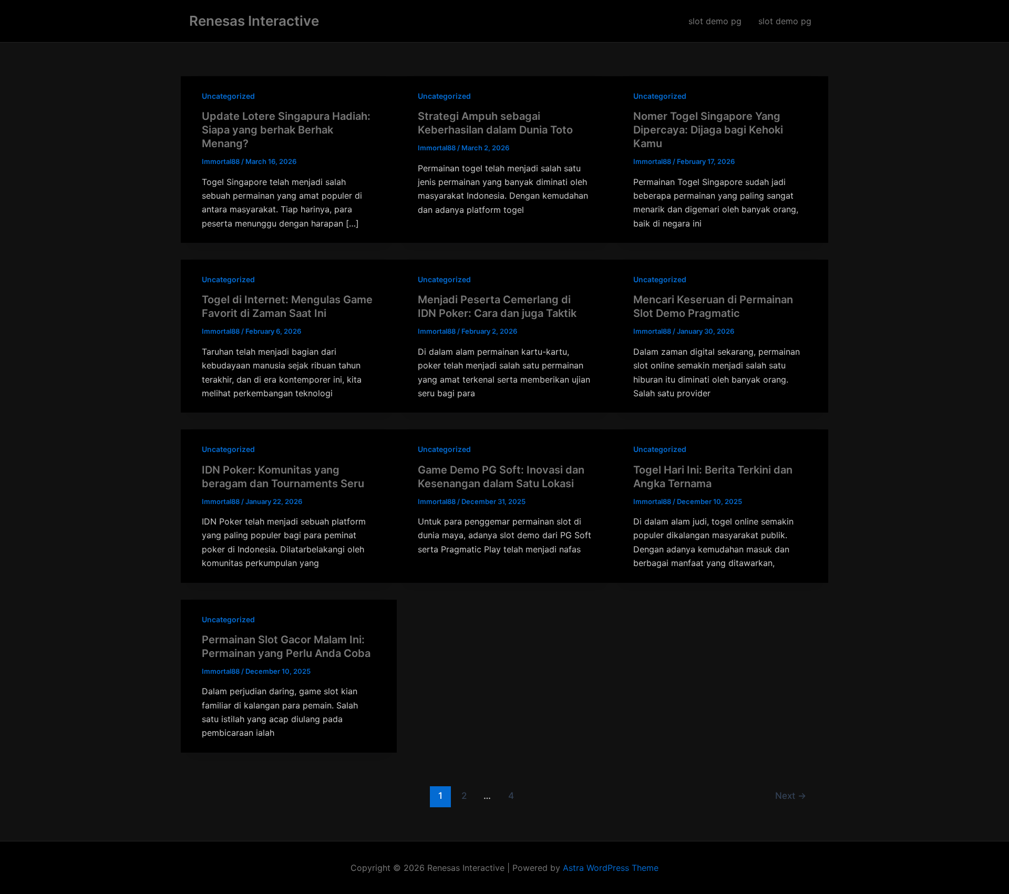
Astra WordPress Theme (610, 867)
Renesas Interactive (254, 21)
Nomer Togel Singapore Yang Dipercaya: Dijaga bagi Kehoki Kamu (708, 130)
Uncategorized (228, 95)
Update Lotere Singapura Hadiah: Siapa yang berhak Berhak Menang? (286, 130)
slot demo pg (715, 21)
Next (790, 795)
